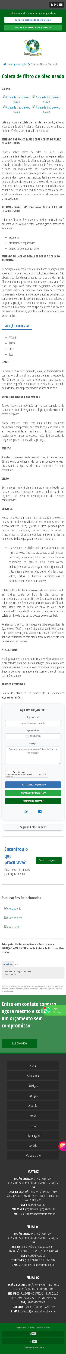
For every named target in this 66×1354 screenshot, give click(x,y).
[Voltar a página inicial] (33, 46)
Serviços (33, 1085)
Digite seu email (33, 717)
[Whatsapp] (25, 811)
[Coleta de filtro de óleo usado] (17, 99)
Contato (33, 1145)
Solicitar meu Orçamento (33, 784)
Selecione (7, 964)
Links (33, 1125)
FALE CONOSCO (19, 1043)
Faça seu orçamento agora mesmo (33, 19)
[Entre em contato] (40, 811)
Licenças (33, 1095)
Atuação (33, 1105)
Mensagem (33, 743)
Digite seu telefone (33, 730)
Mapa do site (33, 1155)
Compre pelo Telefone (33, 801)
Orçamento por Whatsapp (33, 792)
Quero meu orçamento (48, 860)
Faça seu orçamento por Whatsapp (33, 27)
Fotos (33, 1115)
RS (16, 964)
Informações (33, 1135)
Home (33, 1065)
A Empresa (33, 1075)
